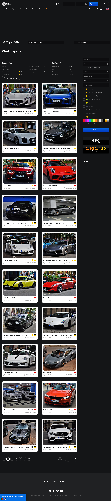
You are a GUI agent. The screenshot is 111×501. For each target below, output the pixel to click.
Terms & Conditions (55, 496)
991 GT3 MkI (13, 261)
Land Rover (7, 335)
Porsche (46, 186)
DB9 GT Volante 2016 (20, 223)
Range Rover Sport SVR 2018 (21, 335)
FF (48, 298)
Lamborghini (47, 335)
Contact (54, 482)
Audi (44, 111)
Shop (28, 9)
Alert (91, 9)
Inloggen (100, 9)
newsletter (64, 482)
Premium (48, 9)
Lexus (5, 186)
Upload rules (36, 9)
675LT (51, 373)
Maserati (6, 111)
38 (29, 459)
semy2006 (8, 113)
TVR (4, 298)
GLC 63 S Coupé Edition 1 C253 (64, 447)
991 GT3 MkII (53, 186)
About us (45, 482)
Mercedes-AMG (8, 410)
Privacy (68, 496)
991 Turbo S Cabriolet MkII (58, 261)
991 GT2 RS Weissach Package (19, 447)
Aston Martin (7, 223)
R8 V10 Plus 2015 (53, 111)
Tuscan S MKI (11, 298)
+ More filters (104, 4)
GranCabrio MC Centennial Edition (21, 111)
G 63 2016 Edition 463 (21, 410)
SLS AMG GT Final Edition (62, 149)
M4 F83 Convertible (53, 410)
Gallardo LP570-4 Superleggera (62, 335)
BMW (45, 410)
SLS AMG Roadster (60, 223)
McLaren (46, 373)
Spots (59, 4)
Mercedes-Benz (48, 149)
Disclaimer (77, 496)
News (51, 4)
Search (94, 4)
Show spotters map (12, 78)
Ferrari (45, 298)
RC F (9, 186)
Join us (21, 9)
